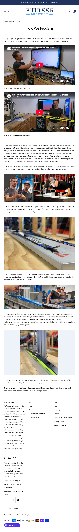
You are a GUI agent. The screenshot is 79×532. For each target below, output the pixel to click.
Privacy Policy (59, 421)
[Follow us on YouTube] (18, 500)
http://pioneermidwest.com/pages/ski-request (35, 383)
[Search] (9, 12)
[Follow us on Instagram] (12, 500)
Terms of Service (60, 425)
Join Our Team (34, 418)
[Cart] (74, 12)
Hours (31, 406)
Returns (56, 414)
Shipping (57, 410)
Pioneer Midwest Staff (37, 414)
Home (6, 22)
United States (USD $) (11, 509)
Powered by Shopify (23, 515)
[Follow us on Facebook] (7, 500)
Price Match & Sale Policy (63, 418)
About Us (32, 410)
